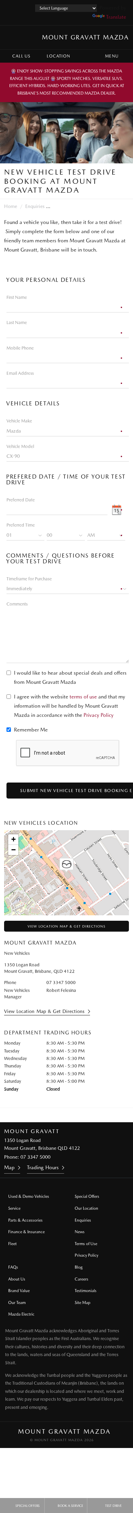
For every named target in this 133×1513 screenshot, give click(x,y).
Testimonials (86, 1290)
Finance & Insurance (26, 1231)
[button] (66, 865)
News (80, 1231)
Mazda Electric (21, 1314)
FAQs (13, 1267)
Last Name (16, 322)
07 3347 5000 (61, 982)
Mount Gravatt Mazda (85, 37)
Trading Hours (43, 1167)
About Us (16, 1279)
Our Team (17, 1302)
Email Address (20, 373)
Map (9, 1167)
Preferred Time (20, 525)
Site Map (82, 1302)
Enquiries (35, 206)
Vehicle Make (19, 420)
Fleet (12, 1243)
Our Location (86, 1208)
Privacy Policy (99, 715)
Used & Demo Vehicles (28, 1196)
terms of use (83, 697)
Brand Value (19, 1290)
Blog (79, 1267)
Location (58, 56)
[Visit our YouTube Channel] (57, 1115)
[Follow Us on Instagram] (39, 1115)
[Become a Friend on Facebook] (94, 1115)
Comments (17, 604)
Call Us (21, 56)
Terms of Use (86, 1243)
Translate (116, 17)
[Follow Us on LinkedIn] (76, 1115)
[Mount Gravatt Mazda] (11, 37)
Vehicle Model (20, 446)
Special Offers (87, 1196)
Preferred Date (20, 499)
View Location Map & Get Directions (66, 926)
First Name (16, 297)
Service (14, 1208)
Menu (112, 56)
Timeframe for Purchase (29, 578)
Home (10, 206)
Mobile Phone (20, 348)
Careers (81, 1279)
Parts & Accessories (25, 1220)
